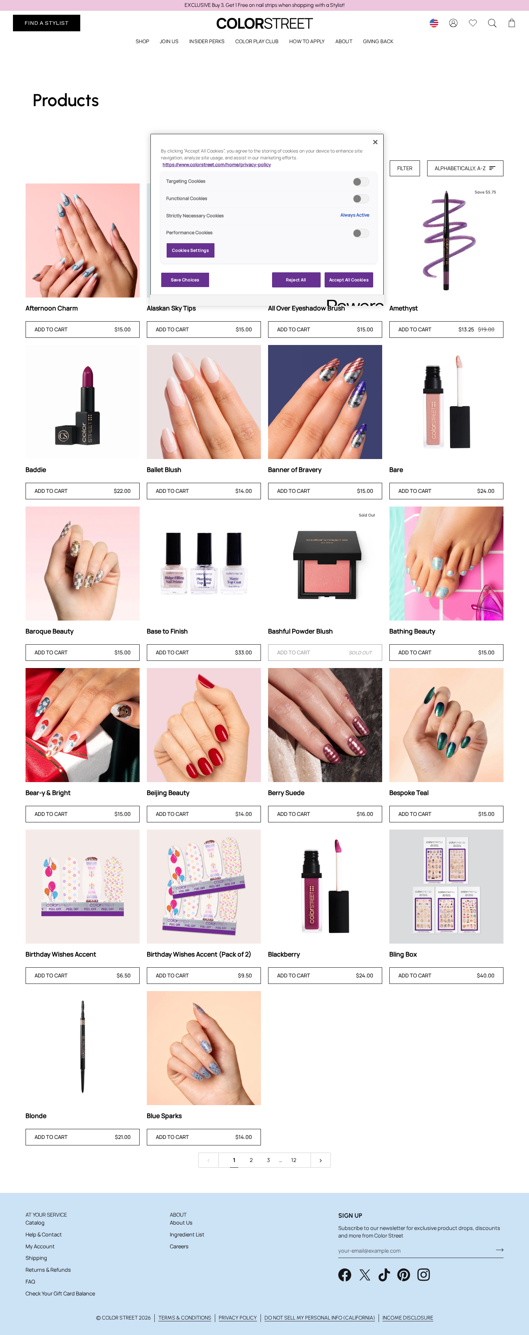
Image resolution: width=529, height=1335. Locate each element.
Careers (179, 1246)
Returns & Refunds (48, 1269)
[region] (264, 5)
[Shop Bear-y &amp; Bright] (83, 725)
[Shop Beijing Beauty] (204, 725)
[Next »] (321, 1160)
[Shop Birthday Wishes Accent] (83, 887)
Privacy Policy (238, 1317)
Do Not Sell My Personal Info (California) (319, 1317)
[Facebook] (344, 1274)
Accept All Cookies (349, 279)
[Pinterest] (403, 1274)
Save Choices (185, 279)
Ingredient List (187, 1234)
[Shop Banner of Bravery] (325, 402)
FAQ (30, 1281)
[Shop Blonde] (83, 1048)
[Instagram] (423, 1274)
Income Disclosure (408, 1317)
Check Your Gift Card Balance (60, 1293)
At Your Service (46, 1214)
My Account (40, 1246)
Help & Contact (44, 1234)
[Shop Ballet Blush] (204, 402)
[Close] (375, 142)
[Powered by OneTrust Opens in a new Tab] (353, 301)
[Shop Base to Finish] (204, 564)
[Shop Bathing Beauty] (446, 564)
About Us (181, 1222)
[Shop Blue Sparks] (204, 1048)
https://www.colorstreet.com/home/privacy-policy (217, 165)
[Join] (497, 1249)
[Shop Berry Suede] (325, 725)
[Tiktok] (384, 1274)
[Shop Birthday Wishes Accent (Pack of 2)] (204, 887)
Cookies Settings (190, 250)
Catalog (35, 1222)
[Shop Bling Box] (446, 887)
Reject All (296, 279)
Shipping (36, 1257)
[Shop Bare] (446, 402)
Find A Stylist (46, 22)
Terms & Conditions (184, 1317)
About (178, 1214)
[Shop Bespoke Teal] (446, 725)
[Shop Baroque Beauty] (83, 564)
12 (293, 1160)
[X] (364, 1274)
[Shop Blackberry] (325, 887)
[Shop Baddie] (83, 402)
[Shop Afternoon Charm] (83, 240)
